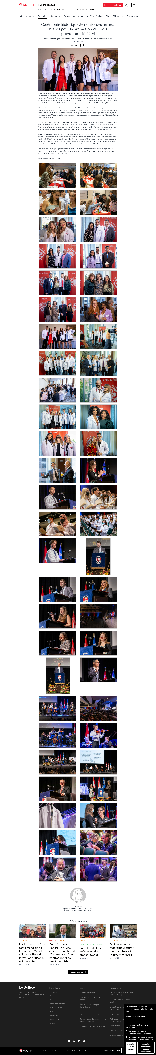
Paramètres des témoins (111, 1050)
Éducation (42, 16)
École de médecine (87, 992)
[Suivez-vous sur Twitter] (79, 1041)
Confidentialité (76, 1051)
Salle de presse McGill (118, 1035)
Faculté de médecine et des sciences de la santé (75, 9)
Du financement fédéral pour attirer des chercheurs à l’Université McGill (122, 949)
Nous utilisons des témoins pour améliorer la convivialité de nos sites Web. (140, 1009)
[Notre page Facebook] (69, 1041)
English (52, 1023)
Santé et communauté (73, 16)
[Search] (126, 5)
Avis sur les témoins (91, 1051)
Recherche (55, 16)
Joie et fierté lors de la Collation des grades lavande (92, 951)
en (134, 5)
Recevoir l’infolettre (112, 5)
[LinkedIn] (84, 1041)
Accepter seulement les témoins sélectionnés (145, 1048)
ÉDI (107, 16)
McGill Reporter (116, 1030)
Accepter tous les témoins (131, 1046)
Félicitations (118, 16)
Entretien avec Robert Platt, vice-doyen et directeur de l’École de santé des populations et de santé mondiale (62, 953)
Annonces (30, 16)
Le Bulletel (46, 5)
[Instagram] (74, 1041)
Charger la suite (76, 972)
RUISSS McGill (116, 1014)
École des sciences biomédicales (93, 1026)
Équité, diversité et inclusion (91, 944)
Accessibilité (63, 1051)
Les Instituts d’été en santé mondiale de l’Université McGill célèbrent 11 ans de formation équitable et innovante (32, 953)
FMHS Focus (115, 1026)
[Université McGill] (27, 5)
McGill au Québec (95, 16)
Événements (132, 16)
